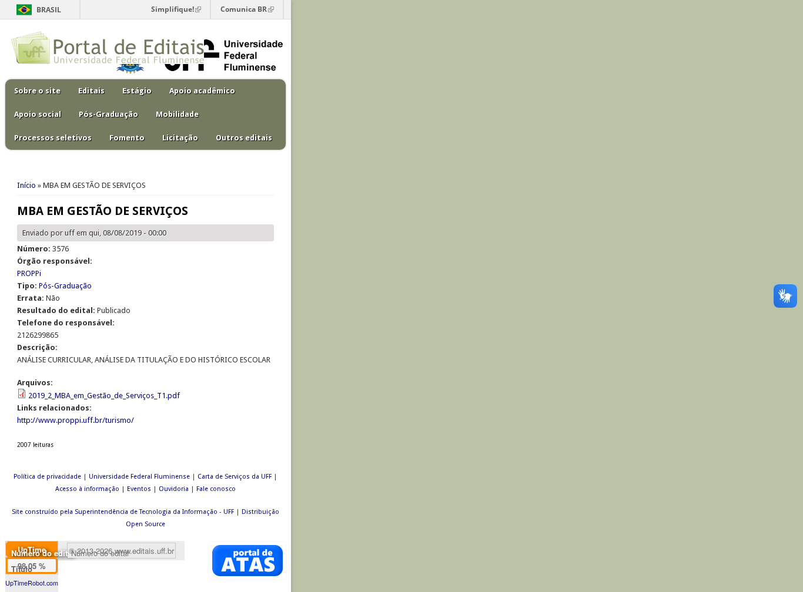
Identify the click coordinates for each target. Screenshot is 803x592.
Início (26, 185)
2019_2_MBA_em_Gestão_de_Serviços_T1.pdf (104, 395)
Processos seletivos (53, 137)
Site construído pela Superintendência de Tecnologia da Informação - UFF (123, 512)
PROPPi (29, 273)
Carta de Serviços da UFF (235, 476)
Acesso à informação (87, 489)
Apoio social (37, 114)
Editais (91, 90)
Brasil (48, 10)
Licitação (180, 137)
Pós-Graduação (108, 114)
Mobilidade (177, 114)
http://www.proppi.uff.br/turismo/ (75, 420)
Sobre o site (37, 90)
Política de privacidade (47, 476)
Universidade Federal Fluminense (139, 476)
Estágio (137, 90)
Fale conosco (216, 489)
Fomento (127, 137)
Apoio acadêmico (202, 90)
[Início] (107, 61)
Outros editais (244, 137)
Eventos (139, 489)
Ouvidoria (174, 489)
